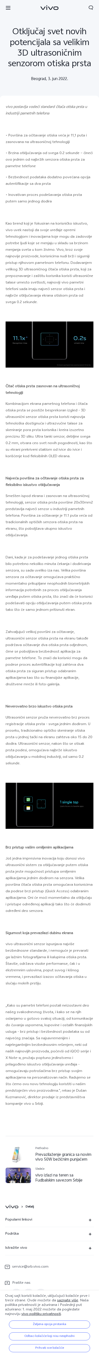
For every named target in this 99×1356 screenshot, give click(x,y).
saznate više (67, 1301)
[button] (8, 7)
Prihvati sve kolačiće (49, 1348)
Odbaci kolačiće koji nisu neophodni (49, 1336)
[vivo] (12, 1207)
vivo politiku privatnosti (41, 1314)
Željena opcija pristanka (49, 1324)
